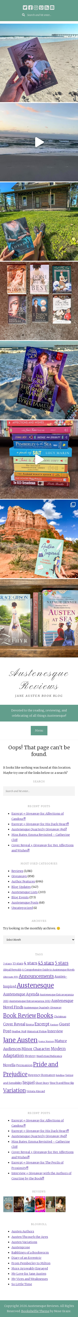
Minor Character (35, 1049)
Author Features (23, 881)
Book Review (19, 1015)
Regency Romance (41, 1075)
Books (45, 1015)
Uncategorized (22, 908)
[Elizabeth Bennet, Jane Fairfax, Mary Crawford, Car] (39, 221)
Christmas (60, 1016)
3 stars (7, 963)
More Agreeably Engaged (29, 1268)
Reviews (17, 871)
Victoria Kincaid (35, 1091)
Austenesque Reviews (39, 680)
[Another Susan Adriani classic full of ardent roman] (39, 63)
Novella (9, 1065)
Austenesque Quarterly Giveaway (43, 1007)
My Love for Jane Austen (28, 1274)
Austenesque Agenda (21, 994)
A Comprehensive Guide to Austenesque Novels (48, 969)
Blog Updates (21, 887)
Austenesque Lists (24, 892)
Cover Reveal (14, 1024)
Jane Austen (20, 1040)
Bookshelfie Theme (35, 1311)
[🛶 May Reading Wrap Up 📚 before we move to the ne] (39, 618)
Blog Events (20, 897)
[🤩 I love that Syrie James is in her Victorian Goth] (39, 380)
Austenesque (35, 985)
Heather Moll (19, 1031)
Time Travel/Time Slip (62, 1083)
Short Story (42, 1082)
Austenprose (20, 1247)
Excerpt (42, 1023)
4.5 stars (46, 963)
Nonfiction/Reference (49, 1056)
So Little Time (21, 1284)
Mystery (30, 1056)
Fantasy (54, 1024)
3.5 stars (17, 963)
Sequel (28, 1082)
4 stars (30, 963)
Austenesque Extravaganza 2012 (30, 1001)
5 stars (61, 963)
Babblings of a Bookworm (30, 1252)
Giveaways (19, 876)
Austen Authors (22, 1231)
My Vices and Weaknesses (29, 1279)
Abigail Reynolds (12, 969)
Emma (30, 1024)
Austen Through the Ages (29, 1237)
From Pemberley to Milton (30, 1263)
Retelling (60, 1075)
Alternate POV (10, 976)
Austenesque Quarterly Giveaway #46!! (39, 829)
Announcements (36, 976)
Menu (39, 730)
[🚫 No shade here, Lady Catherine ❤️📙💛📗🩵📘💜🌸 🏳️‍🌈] (39, 459)
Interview (55, 1031)
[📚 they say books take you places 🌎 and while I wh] (39, 539)
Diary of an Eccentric (26, 1258)
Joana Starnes (46, 1041)
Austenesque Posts (24, 902)
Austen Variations (24, 1242)
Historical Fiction (37, 1031)
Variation (14, 1090)
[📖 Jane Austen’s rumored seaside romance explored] (39, 142)
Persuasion (24, 1065)
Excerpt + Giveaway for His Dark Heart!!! (40, 824)
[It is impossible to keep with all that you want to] (39, 301)
